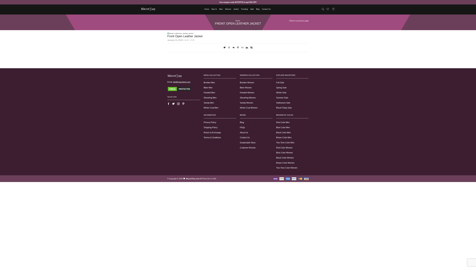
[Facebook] (229, 47)
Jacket (236, 9)
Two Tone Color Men (285, 143)
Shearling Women (248, 98)
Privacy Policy (210, 122)
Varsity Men (209, 103)
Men (221, 9)
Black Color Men (283, 133)
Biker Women (246, 88)
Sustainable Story (247, 143)
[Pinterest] (238, 47)
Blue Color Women (284, 153)
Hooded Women (247, 93)
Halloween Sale (283, 103)
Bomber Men (209, 83)
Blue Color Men (283, 127)
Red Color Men (283, 122)
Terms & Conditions (212, 137)
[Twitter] (225, 47)
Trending (244, 9)
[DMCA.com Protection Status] (179, 89)
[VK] (233, 47)
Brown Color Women (285, 163)
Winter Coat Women (249, 108)
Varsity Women (246, 103)
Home (206, 9)
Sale (252, 9)
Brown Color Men (284, 137)
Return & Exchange (212, 133)
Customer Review (248, 148)
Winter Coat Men (211, 108)
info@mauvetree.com (181, 82)
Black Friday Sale (284, 108)
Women (228, 9)
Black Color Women (285, 158)
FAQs (242, 127)
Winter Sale (281, 93)
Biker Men (208, 88)
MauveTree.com (192, 179)
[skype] (251, 47)
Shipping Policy (211, 127)
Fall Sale (280, 83)
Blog (258, 9)
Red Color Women (284, 148)
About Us (244, 133)
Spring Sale (281, 88)
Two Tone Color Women (286, 168)
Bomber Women (247, 83)
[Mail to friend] (242, 47)
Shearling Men (210, 98)
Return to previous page (299, 21)
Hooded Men (209, 93)
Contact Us (266, 9)
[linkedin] (247, 47)
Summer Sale (282, 98)
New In (214, 9)
